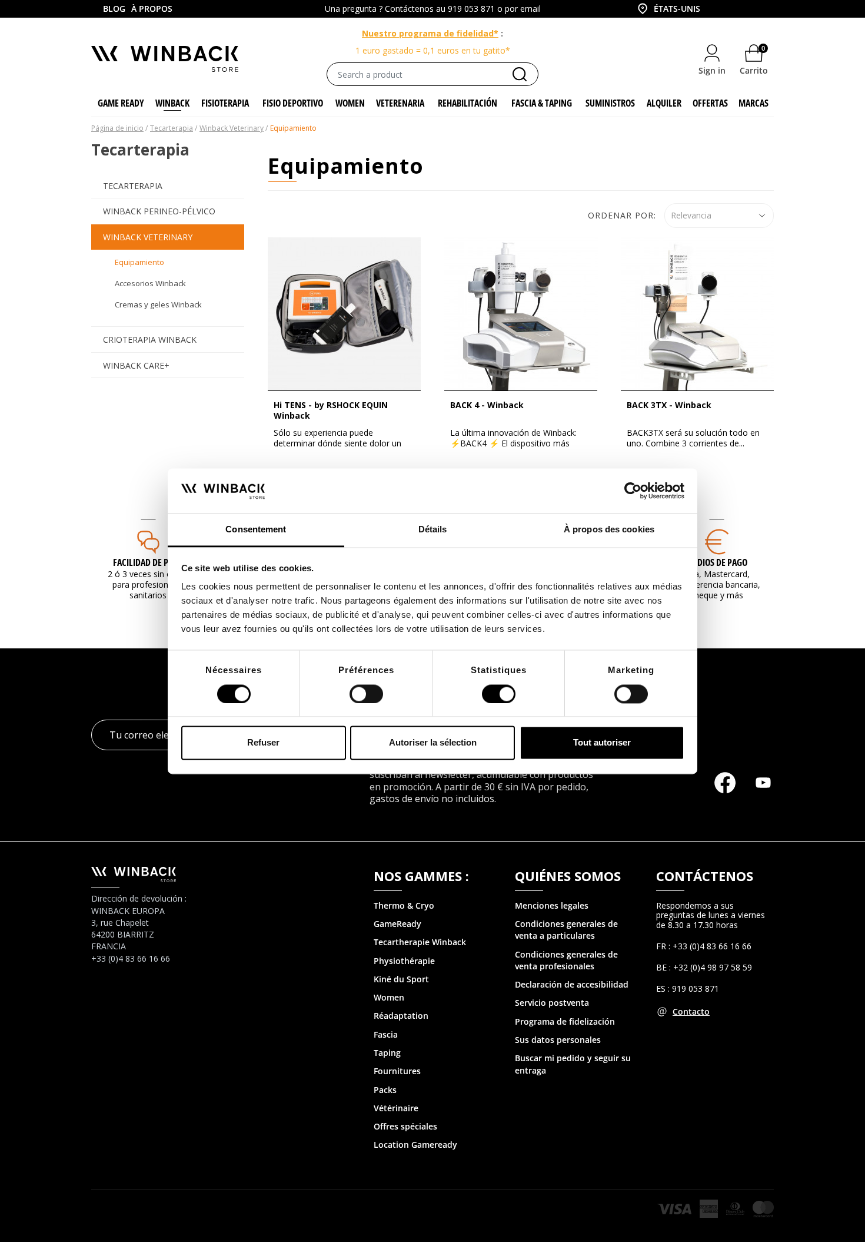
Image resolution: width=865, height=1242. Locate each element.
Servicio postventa (552, 1002)
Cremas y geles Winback (158, 304)
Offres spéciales (405, 1126)
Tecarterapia (132, 185)
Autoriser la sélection (433, 743)
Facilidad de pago (148, 562)
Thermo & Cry (401, 905)
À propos (151, 8)
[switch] (366, 693)
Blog (114, 8)
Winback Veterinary (147, 237)
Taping (387, 1052)
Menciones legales (551, 905)
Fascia (386, 1034)
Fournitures (397, 1071)
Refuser (263, 743)
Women (389, 997)
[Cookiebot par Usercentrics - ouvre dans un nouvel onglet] (632, 490)
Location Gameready (415, 1144)
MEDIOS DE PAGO (716, 562)
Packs (385, 1089)
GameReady (397, 923)
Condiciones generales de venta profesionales (566, 960)
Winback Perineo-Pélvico (159, 211)
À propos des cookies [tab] (609, 530)
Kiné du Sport (401, 979)
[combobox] (668, 9)
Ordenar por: (622, 215)
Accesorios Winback (150, 283)
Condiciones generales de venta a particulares (566, 929)
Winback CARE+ (136, 365)
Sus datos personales (558, 1039)
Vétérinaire (396, 1108)
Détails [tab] (432, 530)
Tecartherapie (402, 942)
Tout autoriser (602, 743)
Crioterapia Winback (150, 339)
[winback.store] (164, 58)
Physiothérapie (404, 960)
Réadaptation (401, 1015)
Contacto (691, 1011)
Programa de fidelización (565, 1021)
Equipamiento (139, 262)
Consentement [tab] (255, 530)
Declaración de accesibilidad (571, 984)
